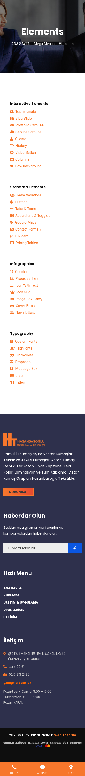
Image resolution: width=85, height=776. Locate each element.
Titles (20, 382)
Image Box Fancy (29, 299)
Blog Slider (24, 118)
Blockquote (24, 355)
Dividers (21, 236)
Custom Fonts (25, 341)
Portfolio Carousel (29, 125)
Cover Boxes (25, 306)
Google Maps (25, 222)
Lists (19, 375)
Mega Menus (44, 44)
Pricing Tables (26, 243)
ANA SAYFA (20, 44)
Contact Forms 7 (28, 229)
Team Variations (28, 195)
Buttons (20, 202)
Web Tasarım (65, 735)
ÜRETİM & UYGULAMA (20, 602)
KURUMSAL (12, 595)
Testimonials (25, 111)
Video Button (25, 152)
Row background (27, 166)
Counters (21, 272)
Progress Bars (27, 278)
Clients (20, 139)
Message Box (25, 369)
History (21, 146)
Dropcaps (22, 362)
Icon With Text (26, 285)
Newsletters (25, 312)
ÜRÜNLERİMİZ (14, 609)
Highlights (23, 348)
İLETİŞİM (10, 617)
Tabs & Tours (25, 209)
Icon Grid (22, 292)
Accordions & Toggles (32, 215)
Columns (22, 159)
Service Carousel (28, 132)
